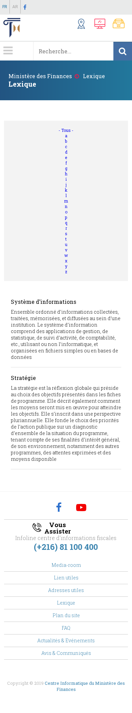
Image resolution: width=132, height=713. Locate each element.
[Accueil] (10, 27)
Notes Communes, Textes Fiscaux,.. (121, 25)
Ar (15, 6)
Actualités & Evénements (66, 640)
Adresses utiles (66, 590)
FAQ (66, 628)
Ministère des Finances (40, 76)
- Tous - (66, 130)
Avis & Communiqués (66, 653)
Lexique (66, 602)
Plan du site (66, 615)
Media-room (66, 565)
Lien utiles (66, 577)
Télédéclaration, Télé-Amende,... (101, 25)
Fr (4, 6)
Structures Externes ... (84, 25)
